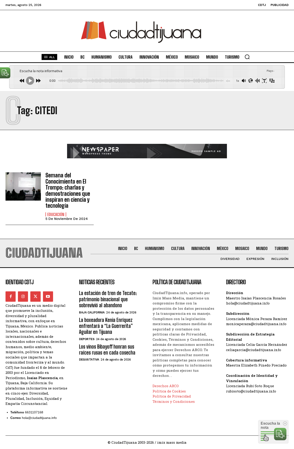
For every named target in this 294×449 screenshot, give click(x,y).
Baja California (92, 312)
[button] (247, 56)
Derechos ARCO (166, 386)
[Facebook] (11, 296)
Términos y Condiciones (174, 401)
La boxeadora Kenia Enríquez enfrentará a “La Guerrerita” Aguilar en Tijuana (106, 326)
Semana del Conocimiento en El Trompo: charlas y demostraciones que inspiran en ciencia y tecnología (67, 190)
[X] (35, 296)
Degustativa (89, 359)
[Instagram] (23, 296)
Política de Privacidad (172, 396)
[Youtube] (48, 296)
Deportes (86, 339)
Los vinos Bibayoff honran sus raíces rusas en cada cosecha (107, 350)
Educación (55, 214)
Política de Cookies (169, 391)
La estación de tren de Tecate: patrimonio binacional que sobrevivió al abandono (108, 299)
